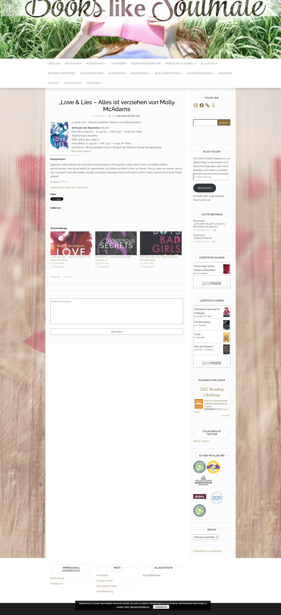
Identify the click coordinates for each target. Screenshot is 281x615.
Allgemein (68, 277)
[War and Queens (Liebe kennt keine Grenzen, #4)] (226, 349)
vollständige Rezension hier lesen (69, 187)
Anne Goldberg (202, 273)
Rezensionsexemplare (146, 63)
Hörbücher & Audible (180, 63)
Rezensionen (95, 63)
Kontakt (53, 83)
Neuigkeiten (73, 63)
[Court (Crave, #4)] (226, 336)
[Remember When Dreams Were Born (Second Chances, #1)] (226, 268)
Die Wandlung (202, 322)
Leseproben (118, 63)
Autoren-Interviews (61, 73)
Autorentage (117, 73)
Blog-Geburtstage (168, 73)
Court (197, 334)
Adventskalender (199, 73)
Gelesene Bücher (91, 73)
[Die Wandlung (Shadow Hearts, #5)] (226, 325)
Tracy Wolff (200, 337)
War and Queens (203, 346)
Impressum (94, 83)
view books (225, 415)
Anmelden (102, 575)
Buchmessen (139, 73)
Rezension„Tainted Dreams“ (202, 237)
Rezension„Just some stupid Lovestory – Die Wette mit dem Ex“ (210, 223)
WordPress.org (105, 591)
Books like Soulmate (212, 400)
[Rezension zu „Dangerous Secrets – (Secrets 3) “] (116, 243)
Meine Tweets (201, 441)
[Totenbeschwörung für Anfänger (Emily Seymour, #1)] (226, 311)
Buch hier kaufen (81, 151)
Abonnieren (204, 188)
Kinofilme (225, 73)
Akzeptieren (161, 606)
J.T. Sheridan (201, 325)
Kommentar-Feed (107, 586)
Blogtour (208, 63)
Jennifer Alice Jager (204, 316)
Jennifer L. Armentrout (205, 350)
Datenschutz (73, 83)
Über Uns (54, 63)
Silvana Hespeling (128, 116)
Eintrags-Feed (104, 580)
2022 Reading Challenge (212, 391)
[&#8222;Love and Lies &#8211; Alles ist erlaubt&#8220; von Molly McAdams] (71, 243)
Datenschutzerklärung (139, 607)
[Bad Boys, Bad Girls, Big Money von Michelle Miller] (161, 243)
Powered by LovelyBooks (207, 551)
